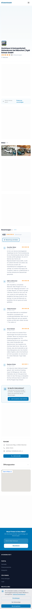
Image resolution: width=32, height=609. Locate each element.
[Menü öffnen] (29, 2)
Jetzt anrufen (17, 456)
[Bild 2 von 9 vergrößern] (24, 150)
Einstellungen (16, 598)
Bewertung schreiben (12, 239)
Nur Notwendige (16, 602)
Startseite (3, 564)
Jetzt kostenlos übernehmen (19, 399)
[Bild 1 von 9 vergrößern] (8, 150)
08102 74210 (9, 448)
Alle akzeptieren (16, 606)
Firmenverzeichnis (6, 567)
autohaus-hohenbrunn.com (13, 451)
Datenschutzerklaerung (19, 594)
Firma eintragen (5, 578)
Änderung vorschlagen (19, 101)
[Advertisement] (16, 23)
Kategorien (4, 570)
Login (2, 581)
